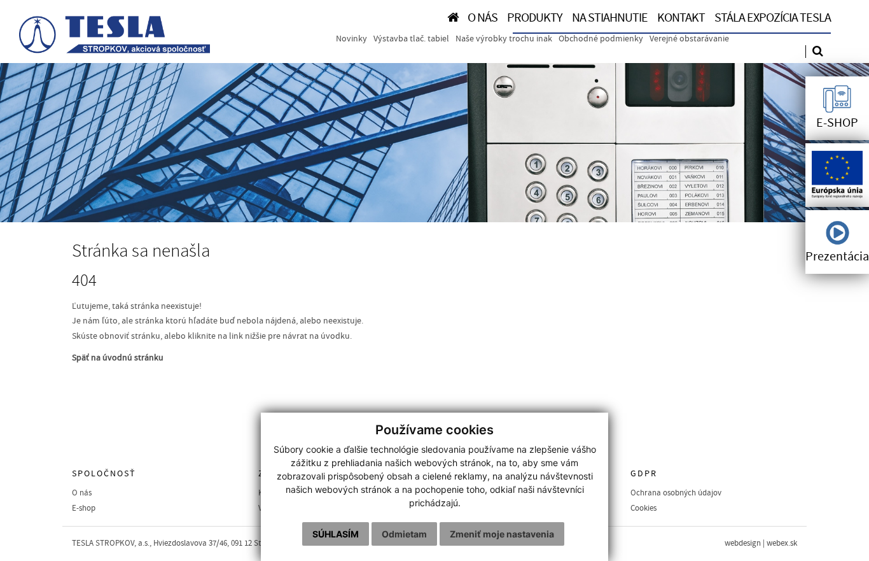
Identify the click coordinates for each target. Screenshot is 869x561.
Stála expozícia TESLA (772, 18)
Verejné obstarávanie (689, 39)
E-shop (83, 508)
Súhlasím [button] (335, 534)
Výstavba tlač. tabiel (411, 39)
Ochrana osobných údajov (675, 493)
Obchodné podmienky (601, 39)
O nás (82, 493)
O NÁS (482, 18)
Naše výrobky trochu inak (503, 39)
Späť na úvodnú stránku (117, 358)
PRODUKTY (534, 18)
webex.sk (782, 543)
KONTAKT (681, 18)
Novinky (351, 39)
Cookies (643, 508)
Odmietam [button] (404, 534)
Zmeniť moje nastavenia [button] (502, 534)
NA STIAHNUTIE (610, 18)
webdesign (743, 543)
